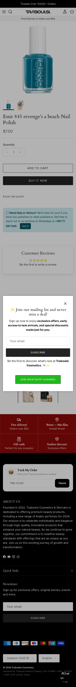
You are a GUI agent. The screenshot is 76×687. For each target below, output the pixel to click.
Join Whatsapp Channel (38, 379)
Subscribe (38, 352)
